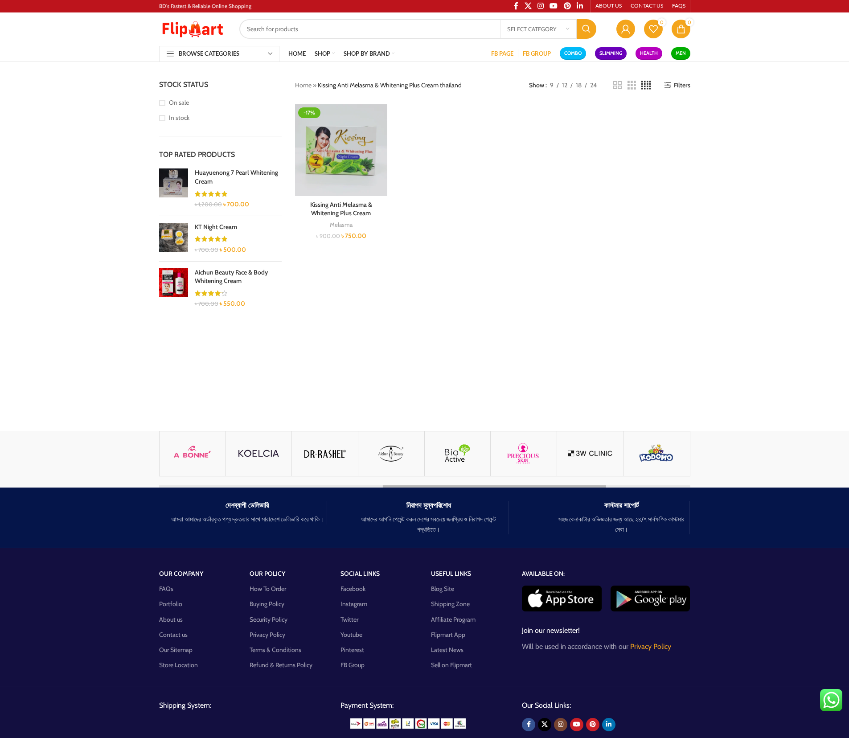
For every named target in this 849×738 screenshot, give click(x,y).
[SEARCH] (586, 29)
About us (171, 619)
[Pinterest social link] (592, 724)
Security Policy (268, 619)
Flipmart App (448, 635)
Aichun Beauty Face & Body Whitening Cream (231, 276)
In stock (179, 118)
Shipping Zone (450, 604)
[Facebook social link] (528, 724)
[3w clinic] (590, 453)
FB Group (352, 665)
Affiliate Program (453, 619)
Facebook (352, 589)
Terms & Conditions (275, 650)
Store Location (178, 665)
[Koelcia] (258, 453)
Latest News (447, 650)
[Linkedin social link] (608, 724)
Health (649, 53)
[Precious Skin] (524, 453)
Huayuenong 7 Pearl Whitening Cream (236, 176)
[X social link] (544, 724)
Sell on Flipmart (451, 665)
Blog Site (442, 589)
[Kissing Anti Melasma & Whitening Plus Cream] (341, 150)
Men (681, 53)
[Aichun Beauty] (391, 453)
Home (303, 85)
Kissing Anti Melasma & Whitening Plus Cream (341, 209)
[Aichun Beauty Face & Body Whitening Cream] (173, 288)
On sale (179, 102)
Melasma (341, 224)
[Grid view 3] (632, 85)
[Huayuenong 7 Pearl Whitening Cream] (173, 188)
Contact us (173, 635)
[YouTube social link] (576, 724)
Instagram (353, 604)
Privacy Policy (267, 635)
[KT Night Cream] (173, 238)
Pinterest (352, 650)
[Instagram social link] (560, 724)
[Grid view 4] (646, 85)
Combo (573, 53)
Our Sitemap (176, 650)
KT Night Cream (216, 227)
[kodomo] (656, 453)
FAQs (166, 589)
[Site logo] (192, 28)
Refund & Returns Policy (281, 665)
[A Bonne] (193, 453)
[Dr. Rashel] (325, 453)
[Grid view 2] (617, 85)
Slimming (610, 53)
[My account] (626, 29)
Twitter (349, 619)
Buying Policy (267, 604)
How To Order (268, 589)
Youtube (351, 635)
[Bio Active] (458, 453)
